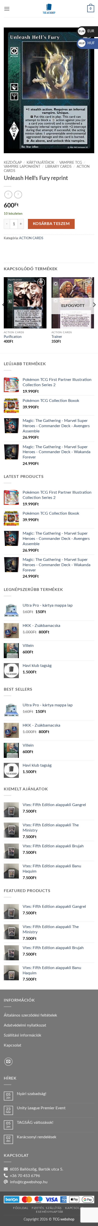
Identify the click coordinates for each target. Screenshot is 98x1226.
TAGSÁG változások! (35, 1123)
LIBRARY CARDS (58, 166)
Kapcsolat (74, 1208)
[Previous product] (18, 194)
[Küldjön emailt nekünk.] (8, 1062)
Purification (13, 337)
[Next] (94, 315)
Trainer (57, 337)
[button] (7, 8)
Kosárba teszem (51, 224)
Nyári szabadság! (31, 1094)
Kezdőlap (13, 162)
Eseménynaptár (49, 1211)
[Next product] (8, 194)
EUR (86, 31)
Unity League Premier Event (41, 1108)
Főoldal (20, 1208)
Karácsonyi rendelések (36, 1137)
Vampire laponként (22, 166)
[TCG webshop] (49, 8)
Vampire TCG (70, 162)
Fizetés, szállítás (47, 1208)
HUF (87, 43)
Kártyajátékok (40, 162)
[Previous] (4, 315)
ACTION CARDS (31, 238)
